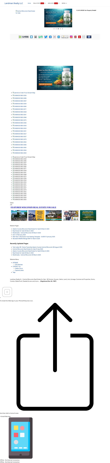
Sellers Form (19, 268)
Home (29, 3)
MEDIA (63, 3)
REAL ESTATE (38, 3)
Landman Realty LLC (14, 3)
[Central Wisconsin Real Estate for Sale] (27, 20)
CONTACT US (16, 266)
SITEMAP (15, 262)
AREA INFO (52, 3)
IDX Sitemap (19, 264)
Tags (14, 272)
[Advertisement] (55, 52)
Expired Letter (19, 270)
